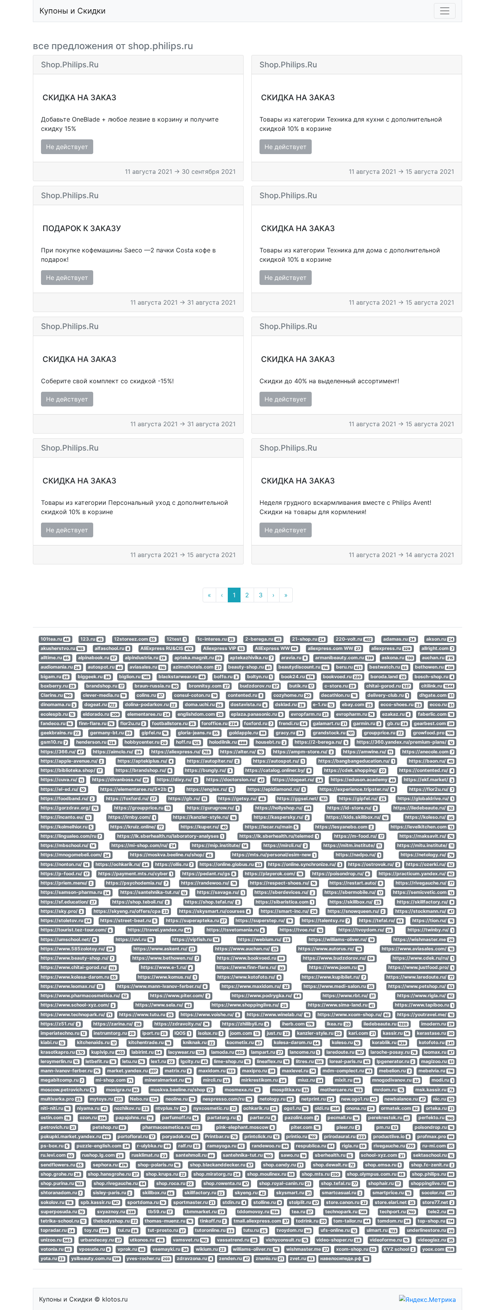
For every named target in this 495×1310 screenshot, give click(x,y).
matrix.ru (178, 1070)
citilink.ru (437, 686)
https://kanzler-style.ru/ (204, 817)
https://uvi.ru (134, 939)
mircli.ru (216, 1080)
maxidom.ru (216, 1070)
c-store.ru (339, 686)
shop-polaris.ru (158, 1165)
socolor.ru (437, 1193)
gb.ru (397, 723)
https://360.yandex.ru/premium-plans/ (405, 742)
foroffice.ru (219, 723)
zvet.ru (301, 1258)
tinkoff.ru (213, 1221)
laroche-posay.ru (393, 1052)
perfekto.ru (435, 1118)
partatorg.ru (223, 1118)
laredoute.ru (344, 1052)
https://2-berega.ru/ (321, 742)
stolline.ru (267, 1202)
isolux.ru (210, 1033)
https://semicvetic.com (423, 892)
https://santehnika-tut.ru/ (153, 892)
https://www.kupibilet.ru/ (333, 977)
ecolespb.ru (57, 714)
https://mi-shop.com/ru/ (143, 845)
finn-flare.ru (96, 723)
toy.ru (96, 1230)
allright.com (437, 648)
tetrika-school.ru (63, 1221)
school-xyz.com (382, 1155)
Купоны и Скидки (72, 10)
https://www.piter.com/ (179, 995)
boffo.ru (225, 676)
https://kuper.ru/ (204, 827)
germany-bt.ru (110, 733)
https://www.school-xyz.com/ (77, 1005)
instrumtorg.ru (114, 1033)
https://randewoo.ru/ (208, 883)
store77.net (437, 1202)
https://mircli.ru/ (285, 845)
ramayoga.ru (225, 1146)
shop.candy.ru (282, 1165)
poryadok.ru (179, 1136)
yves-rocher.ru (148, 1258)
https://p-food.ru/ (65, 873)
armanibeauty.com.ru (344, 657)
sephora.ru (110, 1165)
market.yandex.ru (132, 1070)
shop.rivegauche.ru (119, 1183)
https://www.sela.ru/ (163, 1005)
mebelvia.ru (435, 1070)
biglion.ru (134, 676)
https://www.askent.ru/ (163, 949)
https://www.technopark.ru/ (76, 1014)
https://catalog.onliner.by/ (277, 770)
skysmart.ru (293, 1193)
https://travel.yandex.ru (159, 930)
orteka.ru (439, 1108)
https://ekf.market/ (428, 780)
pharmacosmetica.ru (170, 1127)
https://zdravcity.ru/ (181, 1024)
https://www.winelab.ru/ (278, 1014)
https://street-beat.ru (128, 920)
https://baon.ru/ (431, 761)
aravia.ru (293, 657)
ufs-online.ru (338, 1230)
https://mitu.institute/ (425, 845)
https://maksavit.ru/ (426, 836)
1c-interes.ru (215, 639)
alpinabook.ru (97, 657)
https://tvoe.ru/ (301, 930)
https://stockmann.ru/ (424, 911)
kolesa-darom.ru (296, 1043)
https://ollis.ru (174, 864)
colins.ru (150, 695)
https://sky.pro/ (62, 911)
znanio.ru (269, 1258)
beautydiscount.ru (303, 667)
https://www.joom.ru (336, 967)
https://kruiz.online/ (136, 827)
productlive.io (391, 1136)
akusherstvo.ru (62, 648)
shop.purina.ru (62, 1183)
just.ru (278, 1033)
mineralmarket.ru (167, 1080)
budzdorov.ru (259, 686)
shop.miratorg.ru (216, 1174)
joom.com (244, 1033)
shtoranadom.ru (61, 1193)
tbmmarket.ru (204, 1211)
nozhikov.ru (131, 1108)
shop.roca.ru (174, 1183)
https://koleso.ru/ (429, 817)
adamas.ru (399, 639)
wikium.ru (210, 1249)
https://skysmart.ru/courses (214, 911)
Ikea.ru (338, 1024)
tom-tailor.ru (351, 1221)
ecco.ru (441, 705)
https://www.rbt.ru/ (349, 995)
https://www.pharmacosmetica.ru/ (84, 995)
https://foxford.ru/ (131, 798)
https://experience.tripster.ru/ (356, 789)
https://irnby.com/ (131, 817)
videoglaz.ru (435, 1240)
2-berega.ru (262, 639)
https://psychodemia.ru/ (136, 883)
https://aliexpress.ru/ (180, 751)
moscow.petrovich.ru (67, 1089)
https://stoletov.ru (65, 920)
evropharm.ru (355, 714)
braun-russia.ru (156, 686)
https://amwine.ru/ (367, 751)
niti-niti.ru (55, 1108)
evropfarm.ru (309, 714)
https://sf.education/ (68, 902)
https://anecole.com (427, 751)
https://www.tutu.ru (145, 1014)
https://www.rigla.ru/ (425, 995)
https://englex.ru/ (209, 789)
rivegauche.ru (394, 1146)
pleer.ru (347, 1127)
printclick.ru (261, 1136)
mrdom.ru (388, 1089)
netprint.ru (317, 1099)
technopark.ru (345, 1211)
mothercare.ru (341, 1089)
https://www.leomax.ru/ (71, 986)
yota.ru (52, 1258)
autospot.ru (105, 667)
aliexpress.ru (391, 648)
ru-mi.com (437, 1146)
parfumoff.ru (180, 1118)
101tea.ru (55, 639)
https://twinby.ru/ (430, 930)
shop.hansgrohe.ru (113, 1174)
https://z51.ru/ (60, 1024)
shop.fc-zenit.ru (432, 1165)
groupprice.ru (383, 733)
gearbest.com (433, 723)
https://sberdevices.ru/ (284, 892)
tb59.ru (160, 1211)
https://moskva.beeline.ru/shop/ (171, 855)
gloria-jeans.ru (198, 733)
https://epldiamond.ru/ (276, 789)
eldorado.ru (101, 714)
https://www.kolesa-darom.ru (78, 977)
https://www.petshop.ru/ (420, 986)
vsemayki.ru (170, 1249)
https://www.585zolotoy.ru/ (77, 949)
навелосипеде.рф (344, 1258)
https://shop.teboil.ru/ (140, 902)
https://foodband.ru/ (67, 798)
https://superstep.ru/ (264, 920)
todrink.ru (311, 1221)
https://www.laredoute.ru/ (419, 977)
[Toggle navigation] (445, 11)
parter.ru (262, 1118)
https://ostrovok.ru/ (373, 864)
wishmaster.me (307, 1249)
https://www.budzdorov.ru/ (338, 958)
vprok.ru (131, 1249)
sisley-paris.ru (112, 1193)
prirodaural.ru (344, 1136)
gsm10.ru (54, 742)
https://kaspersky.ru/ (281, 817)
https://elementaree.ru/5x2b (136, 789)
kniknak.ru (198, 1043)
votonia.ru (56, 1249)
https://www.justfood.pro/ (420, 967)
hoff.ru (188, 742)
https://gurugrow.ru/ (213, 808)
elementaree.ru (148, 714)
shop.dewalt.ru (333, 1165)
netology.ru (276, 1099)
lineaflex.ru (272, 1061)
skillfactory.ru (204, 1193)
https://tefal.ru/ (381, 920)
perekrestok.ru (388, 1118)
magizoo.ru (437, 1061)
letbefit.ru (100, 1061)
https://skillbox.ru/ (354, 902)
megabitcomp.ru (62, 1080)
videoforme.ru (389, 1240)
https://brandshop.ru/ (143, 770)
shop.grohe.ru (60, 1174)
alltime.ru (55, 657)
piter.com (305, 1127)
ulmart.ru (381, 1230)
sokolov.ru (56, 1202)
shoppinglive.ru (432, 1183)
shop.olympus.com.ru (375, 1174)
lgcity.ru (194, 1061)
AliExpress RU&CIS (166, 648)
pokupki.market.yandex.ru (75, 1136)
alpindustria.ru (145, 657)
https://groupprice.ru (142, 808)
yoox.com (437, 1249)
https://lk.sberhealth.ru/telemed (278, 836)
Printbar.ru (220, 1136)
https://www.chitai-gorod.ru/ (78, 967)
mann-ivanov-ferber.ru (70, 1070)
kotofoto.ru (436, 1043)
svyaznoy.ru (116, 1211)
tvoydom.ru (293, 1230)
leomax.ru (438, 1052)
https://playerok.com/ (273, 873)
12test (176, 639)
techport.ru (397, 1211)
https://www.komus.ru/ (167, 977)
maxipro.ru (258, 1070)
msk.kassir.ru (434, 1089)
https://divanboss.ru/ (120, 780)
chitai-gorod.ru (388, 686)
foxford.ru (258, 723)
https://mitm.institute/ (352, 845)
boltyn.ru (259, 676)
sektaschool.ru (433, 1155)
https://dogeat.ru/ (297, 780)
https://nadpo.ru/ (358, 855)
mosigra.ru (122, 1089)
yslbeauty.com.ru (95, 1258)
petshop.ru (108, 1127)
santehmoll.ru (195, 1155)
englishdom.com (200, 714)
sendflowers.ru (61, 1165)
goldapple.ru (247, 733)
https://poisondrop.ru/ (340, 873)
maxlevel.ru (298, 1070)
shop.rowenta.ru (225, 1183)
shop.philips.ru (432, 1174)
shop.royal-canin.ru (284, 1183)
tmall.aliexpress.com (261, 1221)
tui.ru (127, 1230)
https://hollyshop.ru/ (282, 808)
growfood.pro (433, 733)
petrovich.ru (58, 1127)
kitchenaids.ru (96, 1043)
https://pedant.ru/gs (208, 873)
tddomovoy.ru (257, 1211)
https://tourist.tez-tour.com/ (76, 930)
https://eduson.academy (363, 780)
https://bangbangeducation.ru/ (356, 761)
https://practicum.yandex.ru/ (416, 873)
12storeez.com (134, 639)
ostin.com (55, 1118)
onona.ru (359, 1108)
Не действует (67, 147)
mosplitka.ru (290, 1089)
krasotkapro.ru (62, 1052)
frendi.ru (292, 723)
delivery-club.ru (387, 695)
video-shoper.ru (338, 1240)
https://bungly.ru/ (208, 770)
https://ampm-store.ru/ (303, 751)
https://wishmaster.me (423, 939)
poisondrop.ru (434, 1127)
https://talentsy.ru (325, 920)
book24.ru (297, 676)
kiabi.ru (52, 1043)
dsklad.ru (289, 705)
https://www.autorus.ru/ (329, 949)
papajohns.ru (134, 1118)
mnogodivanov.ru (395, 1080)
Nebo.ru (143, 1099)
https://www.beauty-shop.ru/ (77, 958)
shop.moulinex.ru (270, 1174)
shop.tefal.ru (339, 1183)
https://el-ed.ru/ (63, 789)
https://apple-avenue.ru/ (72, 761)
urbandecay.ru (100, 1240)
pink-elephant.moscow (244, 1127)
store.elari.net (394, 1202)
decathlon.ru (338, 695)
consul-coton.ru (195, 695)
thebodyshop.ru (115, 1221)
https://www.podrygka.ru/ (266, 995)
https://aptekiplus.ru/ (145, 761)
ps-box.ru (54, 1146)
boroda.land (387, 676)
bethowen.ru (434, 667)
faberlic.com (435, 714)
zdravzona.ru (194, 1258)
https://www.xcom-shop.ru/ (353, 1014)
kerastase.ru (435, 1033)
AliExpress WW (276, 648)
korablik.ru (389, 1043)
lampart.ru (266, 1052)
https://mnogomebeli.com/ (75, 855)
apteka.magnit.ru (197, 657)
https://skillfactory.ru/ (425, 902)
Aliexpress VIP (223, 648)
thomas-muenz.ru (168, 1221)
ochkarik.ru (259, 1108)
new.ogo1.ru (358, 1099)
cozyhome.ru (291, 695)
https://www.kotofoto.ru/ (248, 977)
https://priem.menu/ (66, 883)
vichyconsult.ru (286, 1240)
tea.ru (302, 1211)
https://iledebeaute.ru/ (423, 808)
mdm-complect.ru (347, 1070)
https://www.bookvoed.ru (250, 958)
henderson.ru (95, 742)
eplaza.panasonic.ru (256, 714)
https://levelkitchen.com (422, 827)
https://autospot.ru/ (278, 761)
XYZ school (398, 1249)
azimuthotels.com (196, 667)
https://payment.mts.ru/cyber (135, 873)
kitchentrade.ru (149, 1043)
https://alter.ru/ (241, 751)
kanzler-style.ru (319, 1033)
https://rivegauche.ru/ (424, 883)
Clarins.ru (56, 695)
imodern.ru (437, 1024)
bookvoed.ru (342, 676)
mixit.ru (347, 1080)
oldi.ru (327, 1108)
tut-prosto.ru (166, 1230)
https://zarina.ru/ (116, 1024)
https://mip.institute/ (219, 845)
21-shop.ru (308, 639)
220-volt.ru (354, 639)
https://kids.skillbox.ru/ (356, 817)
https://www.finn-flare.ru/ (250, 967)
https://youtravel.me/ (425, 1014)
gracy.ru (289, 733)
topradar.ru (57, 1230)
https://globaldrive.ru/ (425, 798)
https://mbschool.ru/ (68, 845)
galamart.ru (329, 723)
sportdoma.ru (146, 1202)
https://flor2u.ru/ (431, 789)
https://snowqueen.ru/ (356, 911)
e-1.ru (323, 705)
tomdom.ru (393, 1221)
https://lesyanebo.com (343, 827)
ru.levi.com (57, 1155)
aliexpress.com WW (334, 648)
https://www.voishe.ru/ (210, 1014)
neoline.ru (180, 1099)
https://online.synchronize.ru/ (304, 864)
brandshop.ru (104, 686)
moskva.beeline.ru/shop (181, 1089)
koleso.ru (345, 1043)
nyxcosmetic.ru (214, 1108)
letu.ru (133, 1061)
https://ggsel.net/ (301, 798)
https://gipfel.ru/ (362, 798)
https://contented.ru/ (426, 770)
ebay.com (357, 705)
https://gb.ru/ (187, 798)
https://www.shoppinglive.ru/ (249, 1005)
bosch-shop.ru (434, 676)
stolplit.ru (303, 1202)
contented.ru (245, 695)
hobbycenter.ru (146, 742)
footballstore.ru (173, 723)
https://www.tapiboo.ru (424, 1005)
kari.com (361, 1033)
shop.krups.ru (165, 1174)
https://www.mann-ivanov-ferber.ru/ (162, 986)
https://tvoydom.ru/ (365, 930)
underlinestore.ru (430, 1230)
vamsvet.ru (190, 1240)
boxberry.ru (58, 686)
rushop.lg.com (102, 1155)
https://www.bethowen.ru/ (165, 958)
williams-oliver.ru (255, 1249)
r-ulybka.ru (153, 1146)
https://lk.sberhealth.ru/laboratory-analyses (170, 836)
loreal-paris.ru (349, 1061)
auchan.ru (437, 657)
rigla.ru (353, 1146)
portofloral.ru (136, 1136)
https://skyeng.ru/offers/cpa (131, 911)
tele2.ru (440, 1211)
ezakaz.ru (396, 714)
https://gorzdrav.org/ (69, 808)
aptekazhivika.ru (251, 657)
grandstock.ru (333, 733)
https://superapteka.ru (196, 920)
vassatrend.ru (236, 1240)
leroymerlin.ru (60, 1061)
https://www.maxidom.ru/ (255, 986)
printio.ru (301, 1136)
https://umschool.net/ (68, 939)
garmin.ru (366, 723)
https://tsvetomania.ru (235, 930)
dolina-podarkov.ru (150, 705)
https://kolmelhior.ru (66, 827)
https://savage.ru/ (220, 892)
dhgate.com (436, 695)
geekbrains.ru (60, 733)
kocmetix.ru (244, 1043)
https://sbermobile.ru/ (353, 892)
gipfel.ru (154, 733)
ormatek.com (399, 1108)
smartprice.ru (391, 1193)
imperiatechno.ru (63, 1033)
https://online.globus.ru (230, 864)
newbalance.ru (404, 1099)
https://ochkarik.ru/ (122, 864)
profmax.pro (435, 1136)
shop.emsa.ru (383, 1165)
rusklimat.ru (148, 1155)
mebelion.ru (395, 1070)
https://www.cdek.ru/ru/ (423, 958)
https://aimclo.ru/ (117, 751)
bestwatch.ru (388, 667)
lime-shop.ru (231, 1061)
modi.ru (442, 1080)
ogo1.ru (295, 1108)
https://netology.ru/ (427, 855)
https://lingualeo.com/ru (71, 836)
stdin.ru (233, 1202)
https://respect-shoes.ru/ (283, 883)
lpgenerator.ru (395, 1061)
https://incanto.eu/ (65, 817)
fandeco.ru (56, 723)
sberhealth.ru (333, 1155)
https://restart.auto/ (355, 883)
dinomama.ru (58, 705)
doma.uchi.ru (203, 705)
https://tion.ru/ (432, 920)
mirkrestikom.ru (263, 1080)
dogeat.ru (100, 705)
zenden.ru (234, 1258)
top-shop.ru (435, 1221)
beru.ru (349, 667)
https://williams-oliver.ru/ (341, 939)
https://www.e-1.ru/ (166, 967)
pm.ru (386, 1127)
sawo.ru (293, 1155)
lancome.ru (304, 1052)
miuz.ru (310, 1080)
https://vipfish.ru (195, 939)
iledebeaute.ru (386, 1024)
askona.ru (397, 657)
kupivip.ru (107, 1052)
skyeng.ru (250, 1193)
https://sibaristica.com (284, 902)
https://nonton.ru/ (65, 864)
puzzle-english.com (103, 1146)
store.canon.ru (346, 1202)
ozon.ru (93, 1118)
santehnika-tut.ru (247, 1155)
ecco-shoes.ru (401, 705)
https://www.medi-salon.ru (338, 986)
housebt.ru (270, 742)
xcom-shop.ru (356, 1249)
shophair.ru (384, 1183)
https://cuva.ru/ (62, 780)
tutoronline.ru (214, 1230)
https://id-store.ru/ (352, 808)
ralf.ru (188, 1146)
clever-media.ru (104, 695)
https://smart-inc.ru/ (288, 911)
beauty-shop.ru (249, 667)
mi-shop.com (114, 1080)
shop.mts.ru (320, 1174)
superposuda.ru (62, 1211)
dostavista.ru (248, 705)
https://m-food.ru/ (358, 836)
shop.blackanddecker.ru (221, 1165)
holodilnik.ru (227, 742)
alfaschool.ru (112, 648)
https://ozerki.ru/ (429, 864)
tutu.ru (254, 1230)
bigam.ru (54, 676)
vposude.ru (94, 1249)
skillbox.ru (157, 1193)
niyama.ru (92, 1108)
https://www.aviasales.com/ (417, 949)
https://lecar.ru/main (271, 827)
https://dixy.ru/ (177, 780)
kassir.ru (396, 1033)
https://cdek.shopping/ (354, 770)
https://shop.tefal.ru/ (212, 902)
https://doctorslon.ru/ (234, 780)
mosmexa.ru (242, 1089)
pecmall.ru (343, 1118)
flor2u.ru (132, 723)
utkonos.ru (146, 1240)
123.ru (91, 639)
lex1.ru (162, 1061)
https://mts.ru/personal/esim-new (273, 855)
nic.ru (443, 1099)
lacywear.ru (185, 1052)
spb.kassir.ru (99, 1202)
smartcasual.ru (341, 1193)
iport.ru (154, 1033)
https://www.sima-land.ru (341, 1005)
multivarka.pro (61, 1099)
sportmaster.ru (193, 1202)
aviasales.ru (147, 667)
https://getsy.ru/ (241, 798)
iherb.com (297, 1024)
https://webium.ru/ (263, 939)
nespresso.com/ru (227, 1099)
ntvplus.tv (170, 1108)
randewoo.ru (270, 1146)
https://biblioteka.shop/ (71, 770)
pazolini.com (301, 1118)
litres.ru (309, 1061)
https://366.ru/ (62, 751)
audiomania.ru (60, 667)
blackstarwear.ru (182, 676)
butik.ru (301, 686)
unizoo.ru (56, 1240)
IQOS (182, 1033)
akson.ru (439, 639)
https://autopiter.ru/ (212, 761)
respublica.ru (314, 1146)
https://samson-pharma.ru (75, 892)
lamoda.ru (227, 1052)
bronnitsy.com (209, 686)
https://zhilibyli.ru (245, 1024)
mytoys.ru (106, 1099)
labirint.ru (146, 1052)
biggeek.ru (94, 676)
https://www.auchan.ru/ (246, 949)
